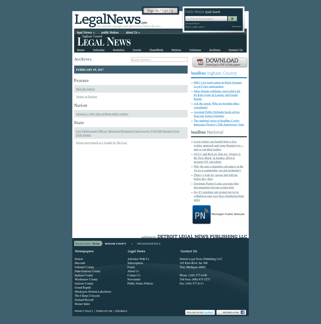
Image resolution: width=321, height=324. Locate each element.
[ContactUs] (235, 49)
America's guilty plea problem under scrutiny (102, 114)
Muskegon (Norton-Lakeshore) (93, 291)
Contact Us (134, 275)
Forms (131, 267)
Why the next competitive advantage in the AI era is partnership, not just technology (218, 168)
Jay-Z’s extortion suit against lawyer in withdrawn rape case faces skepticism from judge (219, 196)
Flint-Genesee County (87, 271)
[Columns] (195, 49)
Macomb (80, 263)
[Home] (81, 49)
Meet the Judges (85, 89)
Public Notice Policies (140, 283)
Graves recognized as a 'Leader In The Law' (102, 142)
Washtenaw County (86, 279)
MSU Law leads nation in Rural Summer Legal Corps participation (218, 84)
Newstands (133, 279)
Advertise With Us (138, 259)
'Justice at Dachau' (87, 96)
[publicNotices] (110, 33)
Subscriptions (135, 263)
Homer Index (82, 304)
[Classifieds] (156, 49)
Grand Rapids (83, 287)
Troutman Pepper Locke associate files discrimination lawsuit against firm (216, 185)
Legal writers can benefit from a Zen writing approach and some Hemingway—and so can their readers (219, 145)
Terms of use (104, 311)
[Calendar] (99, 49)
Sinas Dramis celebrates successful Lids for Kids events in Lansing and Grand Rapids (217, 95)
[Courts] (137, 49)
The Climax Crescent (87, 295)
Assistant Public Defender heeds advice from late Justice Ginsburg (217, 114)
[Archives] (214, 49)
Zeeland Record (84, 300)
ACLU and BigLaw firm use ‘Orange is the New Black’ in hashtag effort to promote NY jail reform (217, 158)
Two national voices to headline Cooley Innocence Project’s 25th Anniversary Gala (219, 122)
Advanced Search (192, 23)
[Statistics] (118, 49)
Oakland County (84, 267)
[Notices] (176, 49)
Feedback (121, 311)
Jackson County (84, 283)
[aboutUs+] (133, 33)
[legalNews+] (86, 33)
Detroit (79, 259)
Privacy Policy (84, 311)
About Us (133, 271)
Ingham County (84, 275)
